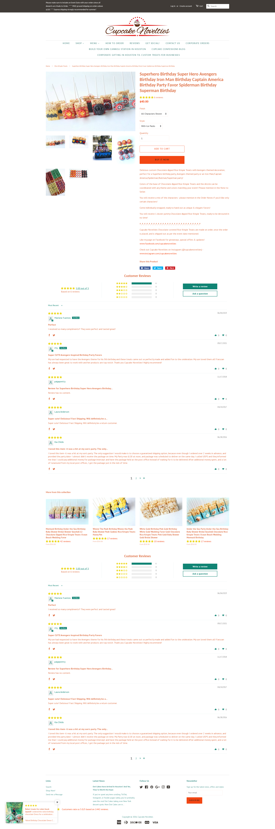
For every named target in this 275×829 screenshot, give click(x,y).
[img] (55, 313)
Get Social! (153, 43)
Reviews (135, 43)
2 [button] (136, 478)
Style (142, 120)
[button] (147, 97)
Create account (186, 6)
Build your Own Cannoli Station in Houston (117, 49)
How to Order (115, 43)
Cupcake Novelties (145, 817)
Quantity (144, 133)
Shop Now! (50, 790)
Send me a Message (54, 794)
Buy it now (162, 160)
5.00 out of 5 (82, 288)
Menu (94, 43)
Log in (173, 6)
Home (66, 43)
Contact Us (173, 43)
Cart (201, 6)
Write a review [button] (200, 286)
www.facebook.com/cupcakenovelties (158, 243)
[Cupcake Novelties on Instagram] (163, 787)
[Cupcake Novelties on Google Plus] (157, 787)
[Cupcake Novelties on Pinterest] (151, 787)
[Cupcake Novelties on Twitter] (141, 787)
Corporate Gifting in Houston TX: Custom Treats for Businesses (138, 55)
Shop (79, 43)
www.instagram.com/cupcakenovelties (158, 253)
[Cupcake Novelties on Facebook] (146, 787)
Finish (142, 108)
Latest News (99, 781)
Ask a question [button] (200, 293)
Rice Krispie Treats (61, 66)
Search (48, 787)
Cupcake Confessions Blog (168, 49)
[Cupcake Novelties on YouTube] (168, 787)
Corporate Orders (197, 43)
